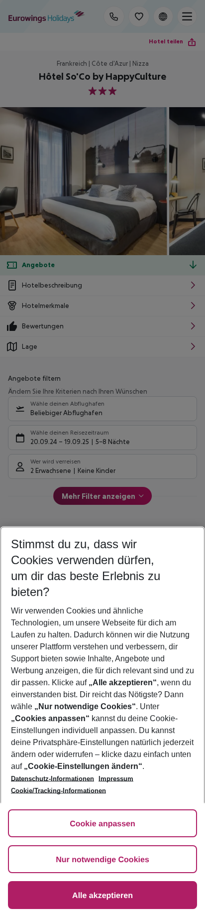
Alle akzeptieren (102, 896)
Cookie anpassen (102, 824)
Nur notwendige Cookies (102, 860)
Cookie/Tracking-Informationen (58, 790)
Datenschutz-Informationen (52, 778)
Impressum (116, 778)
